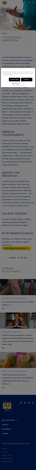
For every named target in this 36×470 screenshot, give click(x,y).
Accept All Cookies (14, 79)
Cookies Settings (16, 83)
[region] (18, 77)
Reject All (27, 79)
